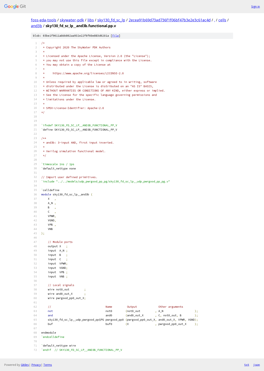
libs (90, 19)
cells (222, 19)
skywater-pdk (72, 19)
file (115, 35)
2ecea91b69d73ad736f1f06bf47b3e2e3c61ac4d (170, 19)
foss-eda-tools (43, 19)
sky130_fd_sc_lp (111, 19)
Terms (47, 365)
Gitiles (25, 365)
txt (246, 364)
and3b (36, 25)
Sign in (255, 6)
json (256, 364)
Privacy (36, 365)
